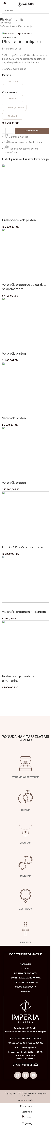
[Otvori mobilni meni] (47, 4)
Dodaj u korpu (32, 130)
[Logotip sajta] (25, 4)
